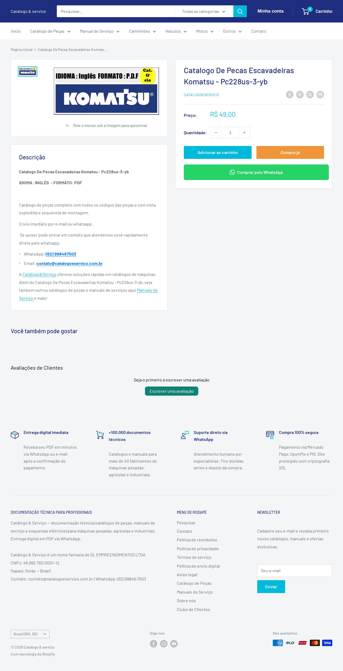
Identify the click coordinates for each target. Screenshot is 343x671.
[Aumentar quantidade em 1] (244, 132)
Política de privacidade (198, 548)
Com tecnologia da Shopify (33, 654)
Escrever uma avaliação (172, 390)
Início (16, 30)
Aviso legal (187, 574)
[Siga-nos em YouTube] (174, 643)
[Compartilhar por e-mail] (320, 94)
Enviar (271, 586)
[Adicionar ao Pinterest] (300, 94)
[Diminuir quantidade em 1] (216, 132)
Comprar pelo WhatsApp (260, 172)
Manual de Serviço (97, 30)
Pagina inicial (21, 49)
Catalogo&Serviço (40, 274)
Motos (202, 30)
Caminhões (139, 30)
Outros (229, 30)
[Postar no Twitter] (310, 94)
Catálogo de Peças (47, 30)
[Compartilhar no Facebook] (289, 94)
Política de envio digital (198, 565)
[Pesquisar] (240, 11)
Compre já (290, 152)
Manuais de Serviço (195, 591)
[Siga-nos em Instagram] (163, 643)
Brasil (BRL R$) (26, 634)
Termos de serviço (194, 557)
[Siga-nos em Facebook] (153, 643)
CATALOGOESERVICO (201, 94)
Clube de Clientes (193, 609)
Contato (258, 30)
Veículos (173, 30)
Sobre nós (186, 600)
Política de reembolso (197, 539)
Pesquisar (186, 522)
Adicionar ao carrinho (217, 152)
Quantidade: (195, 132)
